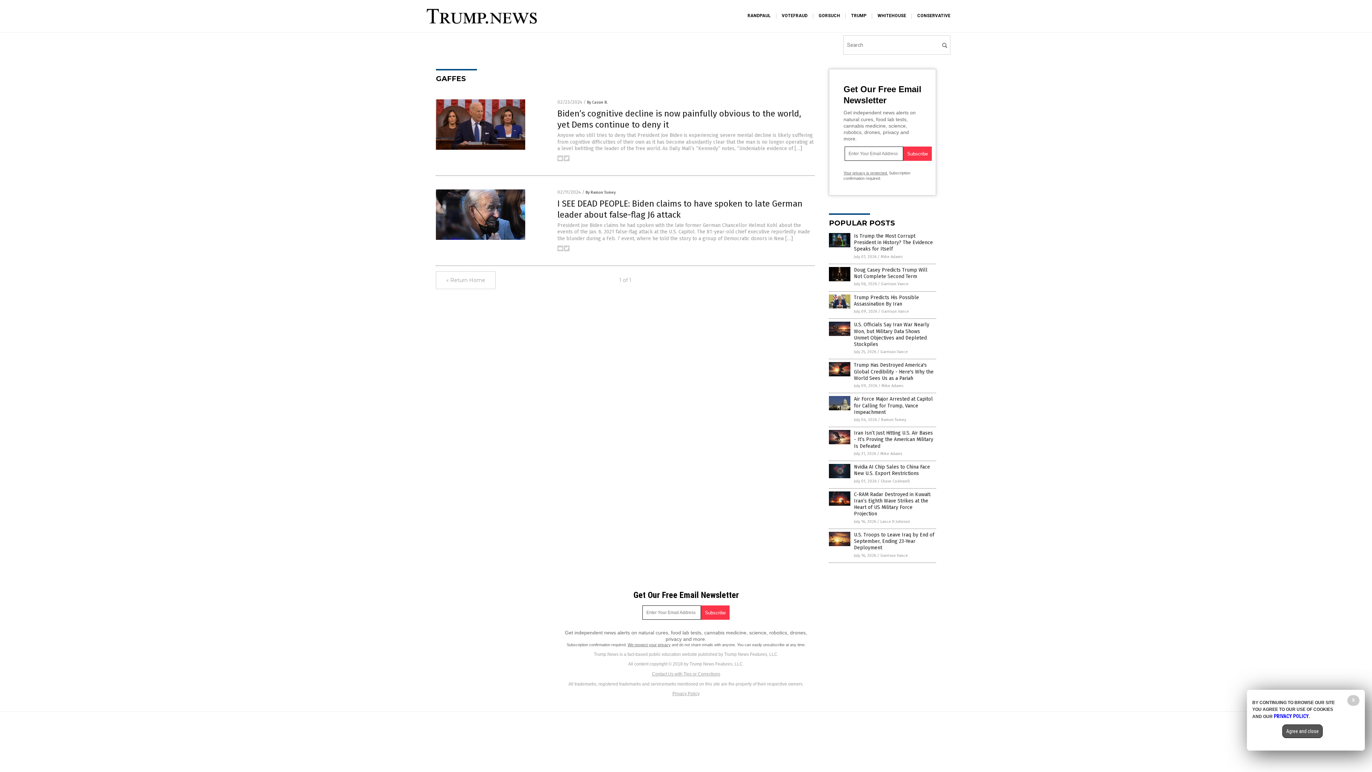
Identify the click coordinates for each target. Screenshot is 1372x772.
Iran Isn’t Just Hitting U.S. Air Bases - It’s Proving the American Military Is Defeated (893, 439)
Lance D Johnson (895, 521)
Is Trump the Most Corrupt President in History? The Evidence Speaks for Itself (893, 242)
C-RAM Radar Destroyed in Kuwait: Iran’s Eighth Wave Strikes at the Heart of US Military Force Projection (892, 504)
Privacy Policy (686, 693)
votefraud (794, 15)
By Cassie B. (597, 102)
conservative (933, 15)
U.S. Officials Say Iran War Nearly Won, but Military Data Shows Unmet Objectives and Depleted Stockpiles (891, 334)
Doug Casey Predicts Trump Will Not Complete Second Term (891, 273)
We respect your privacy (649, 645)
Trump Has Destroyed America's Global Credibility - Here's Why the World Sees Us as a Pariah (894, 371)
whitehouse (892, 15)
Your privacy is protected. (866, 173)
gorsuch (829, 15)
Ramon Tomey (893, 419)
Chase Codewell (895, 481)
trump (858, 15)
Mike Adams (892, 256)
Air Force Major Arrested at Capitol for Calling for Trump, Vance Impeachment (893, 405)
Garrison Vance (895, 284)
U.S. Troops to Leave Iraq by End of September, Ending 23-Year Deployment (894, 541)
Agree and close (1302, 731)
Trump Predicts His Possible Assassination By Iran (886, 301)
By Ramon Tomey (601, 192)
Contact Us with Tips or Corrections (686, 674)
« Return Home (465, 280)
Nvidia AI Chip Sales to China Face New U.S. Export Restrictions (892, 470)
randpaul (759, 15)
